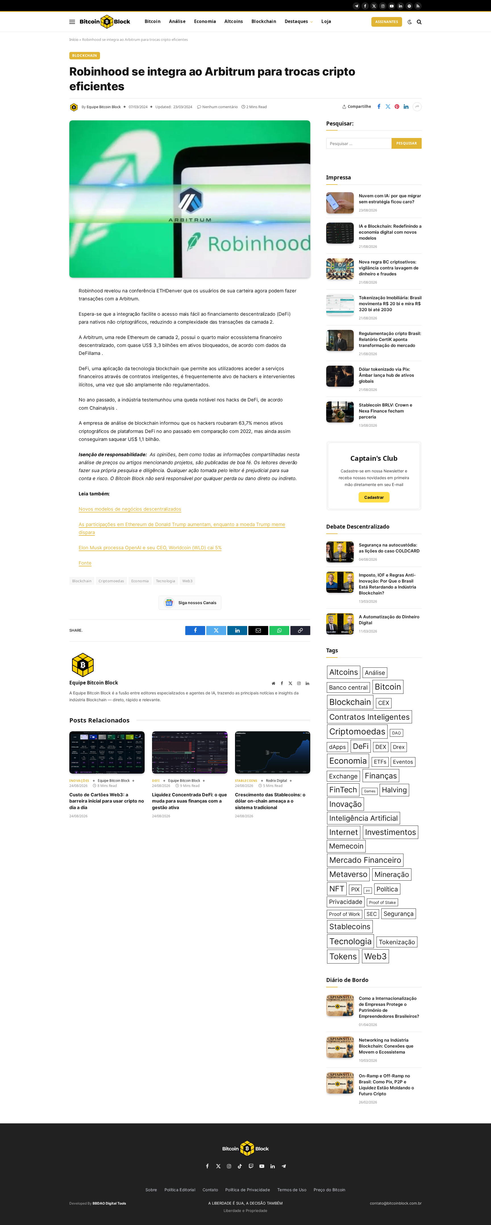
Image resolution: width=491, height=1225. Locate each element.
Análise (177, 21)
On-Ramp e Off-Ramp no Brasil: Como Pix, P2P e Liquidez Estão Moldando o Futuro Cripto (386, 1084)
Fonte (85, 563)
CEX (383, 703)
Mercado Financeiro (365, 860)
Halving (394, 790)
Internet (343, 832)
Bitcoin (153, 21)
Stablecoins (246, 780)
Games (369, 791)
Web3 (187, 580)
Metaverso (348, 874)
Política (387, 889)
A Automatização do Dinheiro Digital (389, 619)
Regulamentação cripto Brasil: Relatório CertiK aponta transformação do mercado (390, 339)
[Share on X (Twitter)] (388, 106)
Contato (210, 1189)
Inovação (345, 804)
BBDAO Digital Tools (109, 1203)
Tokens (343, 956)
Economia (205, 21)
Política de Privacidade (247, 1189)
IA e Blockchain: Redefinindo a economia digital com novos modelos (390, 232)
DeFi (155, 780)
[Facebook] (49, 305)
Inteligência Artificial (363, 818)
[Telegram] (49, 378)
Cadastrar (374, 497)
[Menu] (72, 21)
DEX (380, 747)
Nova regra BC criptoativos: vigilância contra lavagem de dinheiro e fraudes (389, 268)
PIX (355, 889)
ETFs (380, 762)
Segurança (399, 913)
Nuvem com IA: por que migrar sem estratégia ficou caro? (390, 198)
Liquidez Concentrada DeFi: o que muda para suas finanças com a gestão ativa (189, 801)
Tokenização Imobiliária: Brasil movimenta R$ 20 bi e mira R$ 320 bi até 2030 (390, 303)
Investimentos (390, 832)
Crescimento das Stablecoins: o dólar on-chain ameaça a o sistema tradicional (270, 801)
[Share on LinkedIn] (406, 106)
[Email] (49, 363)
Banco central (348, 687)
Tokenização (397, 942)
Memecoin (346, 846)
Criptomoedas (111, 580)
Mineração (392, 874)
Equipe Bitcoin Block (104, 106)
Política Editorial (180, 1189)
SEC (372, 914)
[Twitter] (49, 320)
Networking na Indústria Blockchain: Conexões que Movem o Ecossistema (386, 1046)
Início (73, 39)
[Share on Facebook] (379, 106)
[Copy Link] (49, 406)
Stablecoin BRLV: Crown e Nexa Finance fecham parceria (385, 411)
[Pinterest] (49, 349)
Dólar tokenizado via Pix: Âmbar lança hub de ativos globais (386, 375)
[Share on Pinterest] (397, 106)
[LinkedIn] (49, 334)
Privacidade (345, 901)
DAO (396, 732)
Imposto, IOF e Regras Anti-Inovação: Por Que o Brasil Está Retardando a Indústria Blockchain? (387, 584)
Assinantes (386, 21)
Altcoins (233, 21)
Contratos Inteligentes (369, 716)
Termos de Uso (291, 1189)
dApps (337, 747)
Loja (326, 21)
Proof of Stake (382, 902)
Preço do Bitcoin (330, 1189)
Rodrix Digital (276, 780)
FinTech (343, 789)
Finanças (381, 775)
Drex (399, 747)
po (368, 890)
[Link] (104, 22)
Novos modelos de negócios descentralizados (130, 509)
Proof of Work (344, 914)
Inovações (79, 780)
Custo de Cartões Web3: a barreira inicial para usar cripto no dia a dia (106, 801)
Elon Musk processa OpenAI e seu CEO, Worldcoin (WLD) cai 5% (150, 547)
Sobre (151, 1189)
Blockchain (263, 21)
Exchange (343, 776)
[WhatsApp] (49, 392)
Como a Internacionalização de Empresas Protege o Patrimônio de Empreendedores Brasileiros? (389, 1007)
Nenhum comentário (220, 106)
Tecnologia (165, 580)
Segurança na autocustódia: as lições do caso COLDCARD (389, 548)
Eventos (403, 762)
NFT (336, 888)
